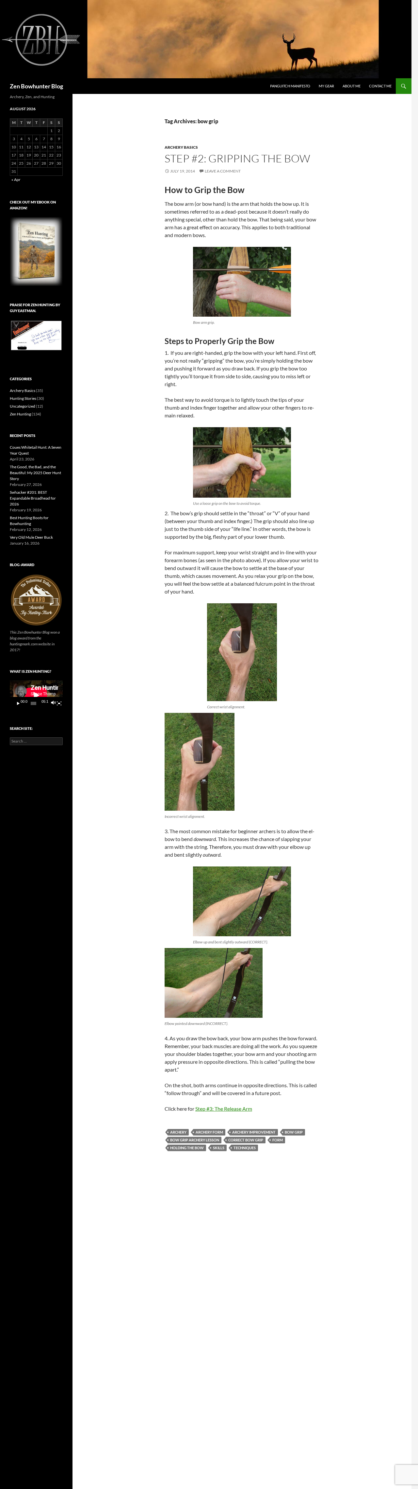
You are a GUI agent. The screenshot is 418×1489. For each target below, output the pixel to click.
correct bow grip (245, 1140)
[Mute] (53, 703)
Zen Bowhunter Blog (36, 86)
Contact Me (380, 86)
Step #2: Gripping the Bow (237, 158)
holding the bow (187, 1148)
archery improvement (254, 1132)
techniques (244, 1148)
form (277, 1140)
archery (178, 1132)
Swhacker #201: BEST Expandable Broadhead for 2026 (33, 498)
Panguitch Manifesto (290, 86)
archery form (209, 1132)
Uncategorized (22, 406)
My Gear (326, 86)
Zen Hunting (20, 414)
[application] (36, 695)
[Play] (18, 703)
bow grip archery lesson (194, 1140)
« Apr (16, 179)
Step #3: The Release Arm (223, 1108)
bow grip (294, 1132)
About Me (352, 86)
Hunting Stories (23, 398)
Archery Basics (181, 147)
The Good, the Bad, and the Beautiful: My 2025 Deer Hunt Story (35, 472)
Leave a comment (223, 171)
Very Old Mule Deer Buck (31, 537)
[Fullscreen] (59, 703)
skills (218, 1148)
